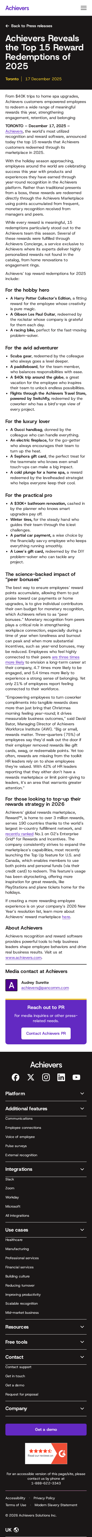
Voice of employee (20, 1136)
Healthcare (14, 1239)
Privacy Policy (44, 1498)
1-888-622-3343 (46, 1483)
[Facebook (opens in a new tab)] (15, 1077)
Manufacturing (17, 1249)
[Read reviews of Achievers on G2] (46, 1453)
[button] (46, 1093)
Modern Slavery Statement (56, 1505)
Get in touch (15, 1376)
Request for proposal (21, 1394)
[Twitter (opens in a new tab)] (31, 1077)
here (66, 916)
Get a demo (14, 1385)
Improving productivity (23, 1294)
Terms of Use (15, 1505)
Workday (12, 1197)
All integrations (17, 1215)
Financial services (19, 1267)
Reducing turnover (20, 1285)
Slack (9, 1179)
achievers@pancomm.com (45, 987)
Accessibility (15, 1498)
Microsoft (12, 1206)
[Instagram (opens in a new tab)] (46, 1077)
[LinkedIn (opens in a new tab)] (61, 1077)
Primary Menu (84, 8)
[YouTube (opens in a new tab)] (76, 1077)
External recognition (21, 1155)
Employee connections (23, 1127)
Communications (19, 1118)
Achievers (14, 131)
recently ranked (19, 833)
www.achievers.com (23, 957)
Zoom (9, 1188)
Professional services (22, 1258)
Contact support (18, 1367)
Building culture (17, 1276)
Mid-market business (22, 1312)
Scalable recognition (21, 1303)
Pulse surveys (16, 1146)
